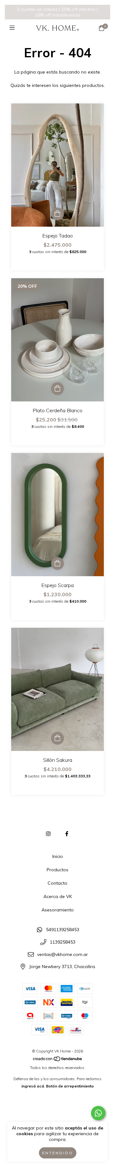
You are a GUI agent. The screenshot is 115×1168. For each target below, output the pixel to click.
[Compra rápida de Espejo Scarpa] (57, 563)
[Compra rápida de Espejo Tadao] (57, 214)
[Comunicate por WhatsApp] (98, 1113)
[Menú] (13, 27)
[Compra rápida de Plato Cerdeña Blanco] (57, 388)
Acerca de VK (57, 896)
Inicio (57, 856)
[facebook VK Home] (66, 833)
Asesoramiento (58, 910)
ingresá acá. (33, 1086)
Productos (57, 870)
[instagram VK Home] (48, 833)
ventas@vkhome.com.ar (62, 954)
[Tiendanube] (57, 1060)
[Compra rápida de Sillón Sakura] (57, 738)
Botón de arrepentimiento (70, 1086)
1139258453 (62, 942)
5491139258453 (62, 930)
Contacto (57, 883)
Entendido (57, 1152)
